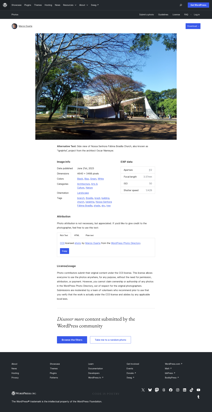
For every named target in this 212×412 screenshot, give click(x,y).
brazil (97, 198)
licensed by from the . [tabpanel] (100, 243)
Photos (15, 14)
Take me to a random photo (110, 339)
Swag (130, 377)
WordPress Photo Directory (125, 243)
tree (108, 205)
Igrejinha (90, 201)
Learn (91, 364)
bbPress (170, 373)
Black (80, 178)
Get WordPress (198, 5)
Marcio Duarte (25, 26)
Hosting (15, 373)
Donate (131, 373)
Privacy (15, 377)
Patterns (54, 377)
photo (78, 243)
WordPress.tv (96, 377)
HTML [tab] (76, 235)
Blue (86, 178)
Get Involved (133, 364)
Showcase (55, 364)
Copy (64, 251)
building (105, 198)
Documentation (95, 368)
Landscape (83, 192)
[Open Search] (181, 5)
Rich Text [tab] (64, 235)
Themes (54, 368)
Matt (168, 368)
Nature (89, 187)
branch (81, 198)
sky (103, 205)
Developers (94, 373)
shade (97, 205)
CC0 (62, 243)
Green (93, 178)
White (101, 178)
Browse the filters (72, 339)
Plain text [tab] (90, 235)
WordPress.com (173, 364)
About (14, 364)
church (80, 201)
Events (130, 368)
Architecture (83, 183)
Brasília (89, 198)
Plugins (53, 373)
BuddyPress (172, 377)
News (14, 368)
